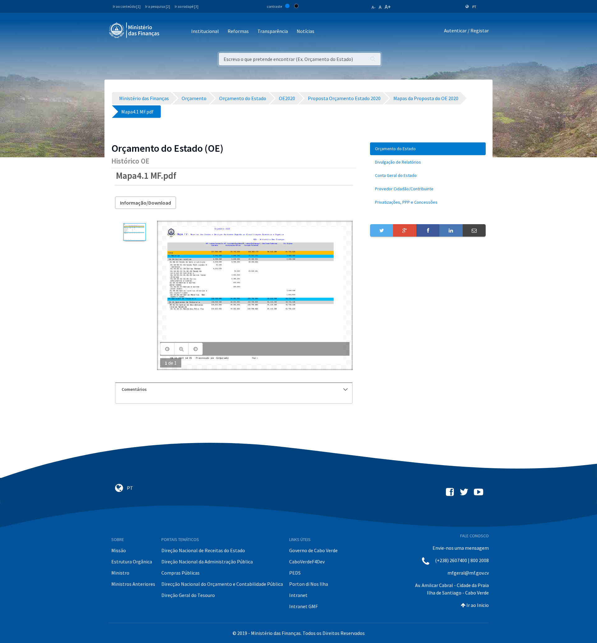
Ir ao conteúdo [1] (127, 6)
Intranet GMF (303, 606)
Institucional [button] (205, 31)
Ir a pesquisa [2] (157, 6)
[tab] (233, 389)
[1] (134, 232)
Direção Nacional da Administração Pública (207, 561)
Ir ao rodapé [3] (186, 6)
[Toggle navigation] (169, 31)
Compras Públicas (180, 573)
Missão (118, 550)
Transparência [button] (272, 31)
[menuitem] (428, 148)
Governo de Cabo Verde (313, 550)
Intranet (298, 595)
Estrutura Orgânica (131, 561)
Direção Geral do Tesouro (188, 595)
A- (374, 7)
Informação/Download (145, 203)
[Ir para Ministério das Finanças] (134, 30)
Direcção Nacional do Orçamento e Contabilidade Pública (222, 584)
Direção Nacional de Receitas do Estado (203, 550)
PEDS (295, 573)
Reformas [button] (238, 31)
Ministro (120, 573)
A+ (388, 6)
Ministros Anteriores (133, 584)
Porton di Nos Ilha (308, 584)
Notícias (305, 31)
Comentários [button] (134, 389)
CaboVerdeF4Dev (307, 561)
